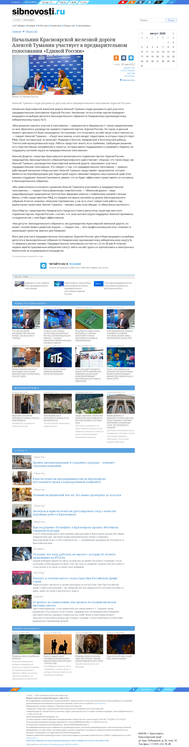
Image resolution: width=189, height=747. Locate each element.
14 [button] (163, 51)
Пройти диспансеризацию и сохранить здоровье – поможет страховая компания (74, 464)
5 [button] (152, 47)
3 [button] (141, 47)
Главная (16, 31)
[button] (142, 33)
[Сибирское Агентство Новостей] (38, 11)
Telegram (75, 264)
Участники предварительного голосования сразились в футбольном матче (118, 286)
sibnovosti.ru (100, 703)
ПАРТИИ (131, 73)
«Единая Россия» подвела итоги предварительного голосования (37, 286)
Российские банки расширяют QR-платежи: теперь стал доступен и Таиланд (23, 334)
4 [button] (147, 47)
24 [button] (142, 61)
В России (43, 25)
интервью (39, 548)
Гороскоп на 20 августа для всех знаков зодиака (119, 657)
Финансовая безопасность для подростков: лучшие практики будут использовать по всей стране (26, 372)
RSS (14, 689)
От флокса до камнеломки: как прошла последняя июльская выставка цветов (74, 603)
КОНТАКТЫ (146, 689)
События (38, 596)
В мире (31, 25)
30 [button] (173, 61)
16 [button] (173, 51)
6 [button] (157, 47)
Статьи (16, 20)
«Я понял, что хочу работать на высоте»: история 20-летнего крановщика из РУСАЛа (74, 556)
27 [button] (157, 61)
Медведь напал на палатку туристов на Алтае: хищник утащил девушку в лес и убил (89, 658)
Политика (55, 25)
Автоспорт (39, 572)
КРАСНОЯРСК (30, 2)
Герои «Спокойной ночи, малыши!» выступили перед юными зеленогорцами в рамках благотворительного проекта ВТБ (120, 374)
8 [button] (168, 47)
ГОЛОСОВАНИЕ (128, 70)
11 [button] (147, 51)
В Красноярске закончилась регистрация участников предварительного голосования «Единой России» (77, 288)
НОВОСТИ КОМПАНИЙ (30, 303)
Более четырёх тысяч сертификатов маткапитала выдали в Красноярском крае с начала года (57, 659)
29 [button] (168, 61)
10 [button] (142, 51)
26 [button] (152, 61)
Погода (45, 2)
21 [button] (163, 56)
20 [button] (157, 56)
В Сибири (19, 25)
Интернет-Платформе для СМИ (55, 744)
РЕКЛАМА (168, 689)
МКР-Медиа (28, 20)
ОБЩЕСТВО (129, 68)
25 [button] (147, 61)
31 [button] (142, 65)
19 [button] (152, 56)
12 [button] (152, 51)
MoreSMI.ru (74, 744)
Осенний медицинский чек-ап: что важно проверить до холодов (77, 495)
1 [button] (168, 42)
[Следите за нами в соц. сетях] (123, 2)
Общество (69, 25)
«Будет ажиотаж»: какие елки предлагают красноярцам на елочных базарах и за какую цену (89, 419)
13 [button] (157, 51)
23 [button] (173, 56)
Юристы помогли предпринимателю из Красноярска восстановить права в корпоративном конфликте (69, 480)
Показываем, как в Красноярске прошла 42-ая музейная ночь (56, 418)
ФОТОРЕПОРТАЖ (26, 387)
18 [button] (147, 56)
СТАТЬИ (20, 450)
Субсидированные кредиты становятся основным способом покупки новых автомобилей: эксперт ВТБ (120, 334)
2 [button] (173, 42)
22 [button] (168, 56)
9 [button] (173, 47)
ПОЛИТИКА (129, 76)
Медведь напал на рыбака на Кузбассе (25, 657)
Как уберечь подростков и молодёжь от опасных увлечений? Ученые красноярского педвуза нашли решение (87, 335)
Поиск (171, 20)
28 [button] (163, 61)
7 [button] (162, 47)
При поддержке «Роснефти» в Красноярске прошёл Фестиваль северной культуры (75, 529)
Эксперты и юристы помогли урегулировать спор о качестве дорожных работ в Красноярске (74, 512)
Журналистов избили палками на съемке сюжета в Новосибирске (25, 418)
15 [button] (168, 51)
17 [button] (142, 56)
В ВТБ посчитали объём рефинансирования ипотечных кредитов (55, 371)
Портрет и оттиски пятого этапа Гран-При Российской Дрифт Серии (75, 579)
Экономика (84, 25)
